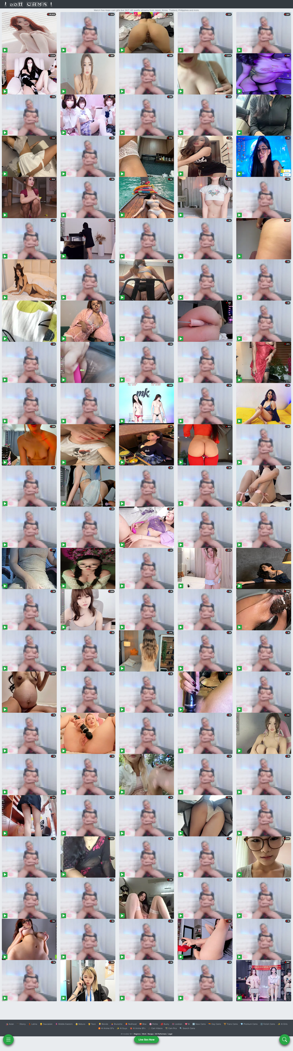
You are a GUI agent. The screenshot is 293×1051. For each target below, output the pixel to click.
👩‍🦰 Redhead (131, 1024)
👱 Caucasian (46, 1024)
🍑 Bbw (142, 1024)
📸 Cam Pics (171, 1028)
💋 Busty (165, 1024)
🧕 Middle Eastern (64, 1024)
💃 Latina (32, 1024)
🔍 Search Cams (187, 1028)
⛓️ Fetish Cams (267, 1024)
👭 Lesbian (177, 1024)
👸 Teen (92, 1024)
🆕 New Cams (199, 1024)
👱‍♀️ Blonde (103, 1024)
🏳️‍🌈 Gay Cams (214, 1024)
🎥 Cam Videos (155, 1028)
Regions (137, 1034)
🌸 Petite (153, 1024)
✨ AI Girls (283, 1024)
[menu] (8, 1039)
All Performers (160, 1034)
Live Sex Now (147, 1039)
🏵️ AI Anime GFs (106, 1028)
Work (144, 1034)
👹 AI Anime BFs (137, 1028)
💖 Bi (187, 1024)
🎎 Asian (10, 1024)
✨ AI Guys (122, 1028)
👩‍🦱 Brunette (116, 1024)
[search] (284, 1039)
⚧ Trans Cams (231, 1024)
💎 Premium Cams (249, 1024)
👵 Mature (80, 1024)
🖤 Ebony (21, 1024)
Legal (170, 1034)
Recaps (151, 1034)
